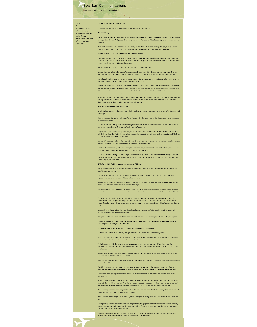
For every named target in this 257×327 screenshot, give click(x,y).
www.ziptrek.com (133, 189)
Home (78, 23)
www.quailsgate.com (153, 237)
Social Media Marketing (84, 38)
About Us (79, 26)
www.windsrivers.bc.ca (166, 274)
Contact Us (80, 44)
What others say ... (82, 41)
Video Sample (81, 36)
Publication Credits (83, 28)
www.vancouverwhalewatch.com (143, 88)
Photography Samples (84, 33)
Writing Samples (82, 31)
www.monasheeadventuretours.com (140, 260)
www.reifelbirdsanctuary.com (160, 118)
